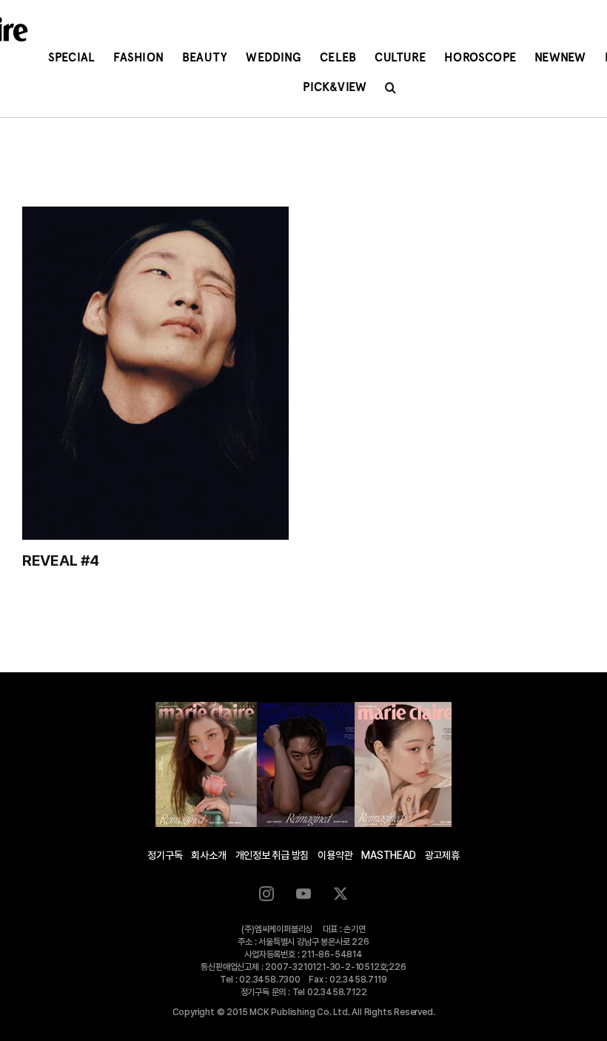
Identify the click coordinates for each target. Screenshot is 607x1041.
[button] (390, 87)
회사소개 (208, 855)
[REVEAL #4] (155, 373)
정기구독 (164, 855)
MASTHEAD (388, 855)
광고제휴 (442, 855)
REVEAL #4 (60, 560)
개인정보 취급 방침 (272, 855)
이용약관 (335, 855)
